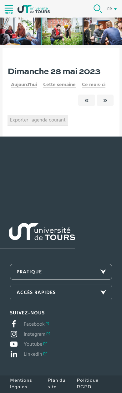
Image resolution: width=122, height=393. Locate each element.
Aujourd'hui (24, 84)
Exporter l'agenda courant (38, 119)
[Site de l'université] (37, 236)
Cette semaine (59, 84)
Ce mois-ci (93, 84)
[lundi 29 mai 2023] (105, 100)
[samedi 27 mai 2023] (86, 100)
